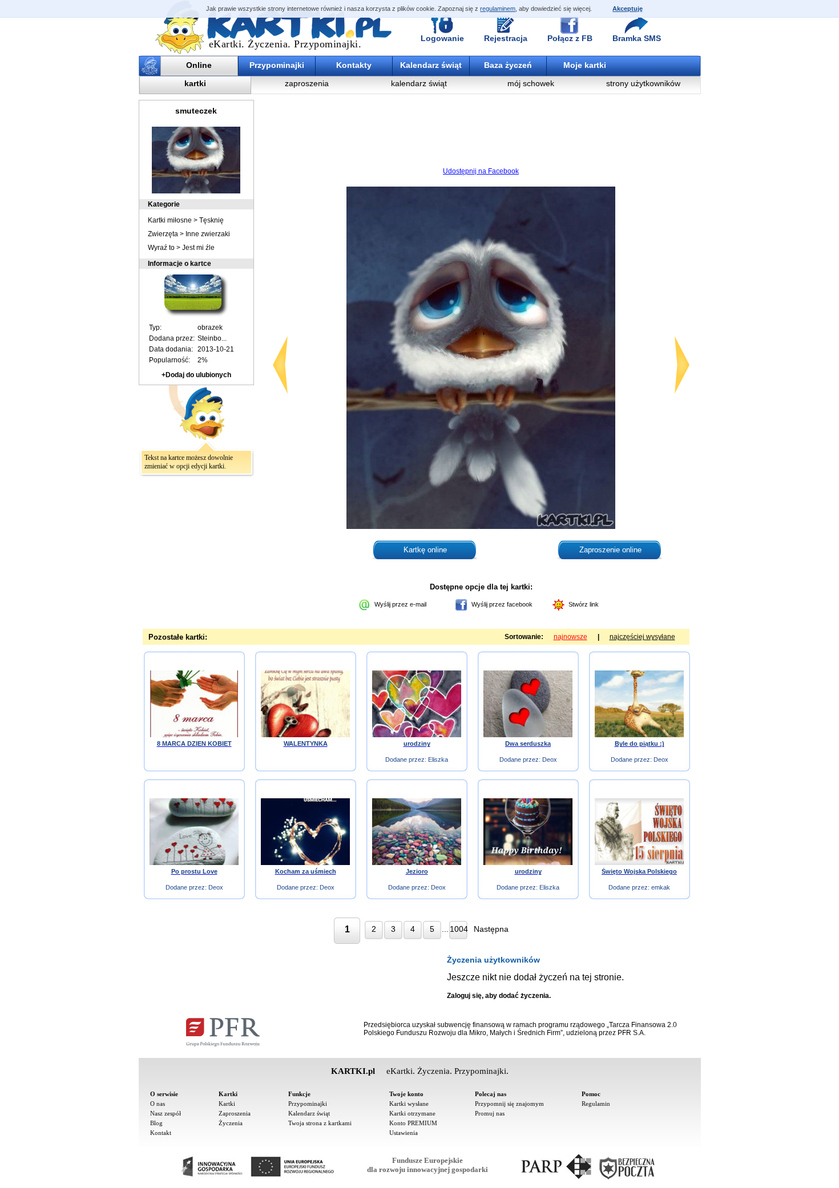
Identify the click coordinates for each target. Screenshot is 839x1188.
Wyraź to (161, 248)
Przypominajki (276, 65)
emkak (660, 887)
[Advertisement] (481, 134)
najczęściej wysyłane (642, 637)
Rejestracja (505, 38)
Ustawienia (403, 1132)
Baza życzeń (508, 65)
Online (199, 65)
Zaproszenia (235, 1113)
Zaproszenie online (610, 549)
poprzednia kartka (280, 365)
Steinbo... (212, 338)
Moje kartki (584, 65)
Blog (156, 1123)
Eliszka (438, 759)
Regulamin (596, 1103)
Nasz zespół (165, 1113)
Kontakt (160, 1132)
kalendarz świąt (419, 83)
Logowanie (442, 38)
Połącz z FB (569, 38)
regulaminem (497, 8)
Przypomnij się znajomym (509, 1103)
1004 (458, 929)
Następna (491, 929)
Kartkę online (425, 549)
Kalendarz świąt (431, 65)
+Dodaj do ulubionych (196, 375)
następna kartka (682, 365)
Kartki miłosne (170, 220)
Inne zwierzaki (207, 234)
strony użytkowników (643, 83)
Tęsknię (211, 220)
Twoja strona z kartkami (320, 1123)
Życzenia (231, 1123)
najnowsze (570, 637)
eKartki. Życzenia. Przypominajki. (285, 44)
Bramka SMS (636, 38)
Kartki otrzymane (412, 1113)
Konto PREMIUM (413, 1123)
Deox (549, 759)
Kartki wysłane (409, 1103)
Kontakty (354, 65)
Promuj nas (490, 1113)
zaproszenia (307, 83)
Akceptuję (627, 8)
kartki (195, 83)
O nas (157, 1103)
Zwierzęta (163, 234)
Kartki (227, 1103)
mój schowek (530, 83)
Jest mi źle (198, 248)
